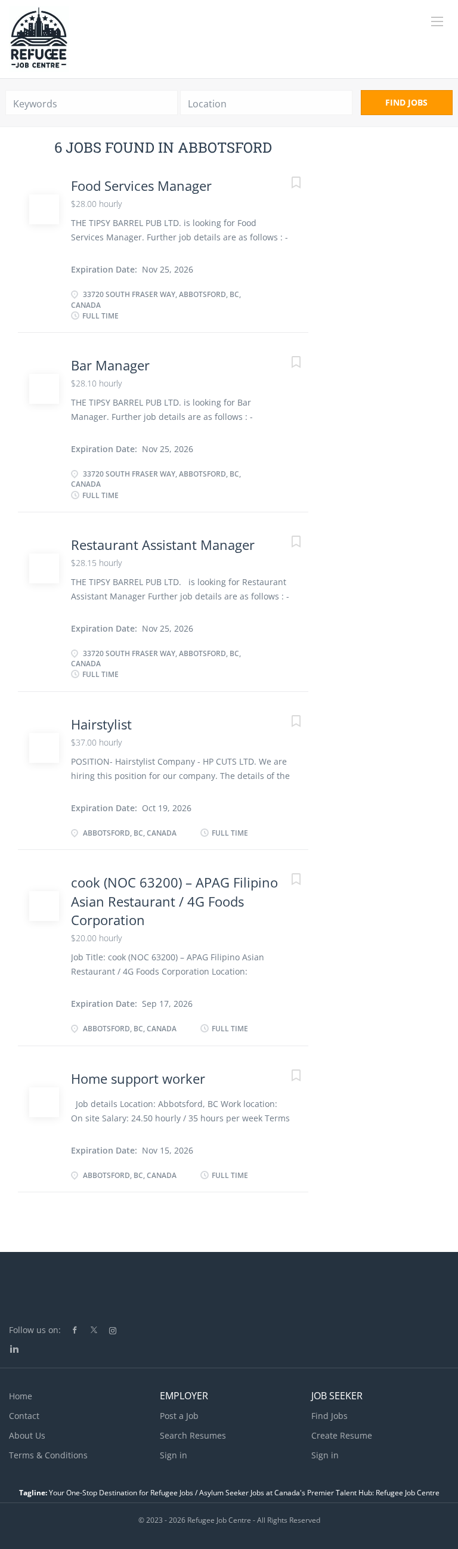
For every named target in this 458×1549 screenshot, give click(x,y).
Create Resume (341, 1435)
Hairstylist (101, 724)
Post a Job (179, 1415)
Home (20, 1396)
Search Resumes (193, 1435)
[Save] (284, 184)
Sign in (173, 1455)
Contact (24, 1415)
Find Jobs (406, 102)
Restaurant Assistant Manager (163, 545)
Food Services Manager (141, 185)
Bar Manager (110, 365)
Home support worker (138, 1078)
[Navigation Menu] (437, 21)
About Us (27, 1435)
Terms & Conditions (48, 1455)
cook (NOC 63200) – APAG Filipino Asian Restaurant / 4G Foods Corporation (174, 901)
